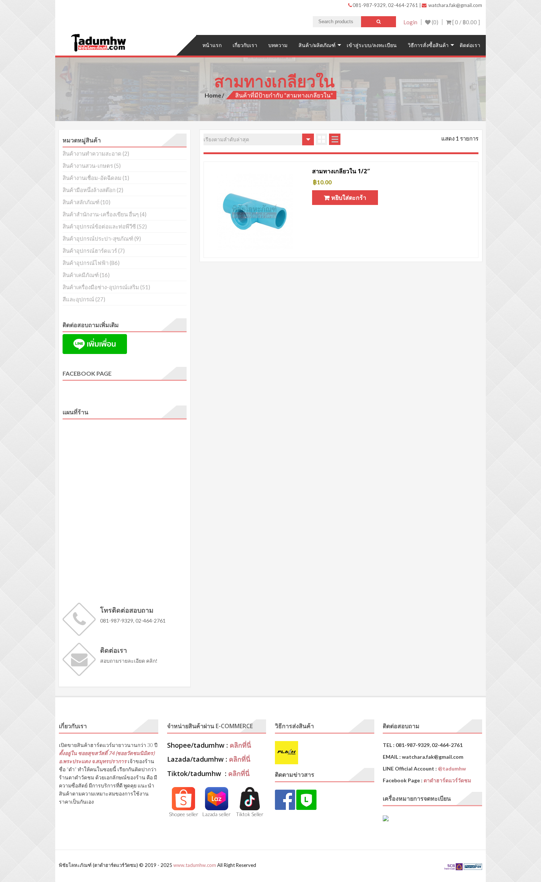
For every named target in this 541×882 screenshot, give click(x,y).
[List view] (334, 139)
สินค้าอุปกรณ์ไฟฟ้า (86, 262)
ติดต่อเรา (470, 45)
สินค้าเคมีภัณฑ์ (81, 275)
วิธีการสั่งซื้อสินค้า (428, 45)
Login (410, 22)
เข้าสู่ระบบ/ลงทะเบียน (372, 45)
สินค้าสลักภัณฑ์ (81, 202)
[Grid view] (321, 139)
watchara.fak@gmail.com (454, 5)
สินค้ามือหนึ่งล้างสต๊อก (89, 190)
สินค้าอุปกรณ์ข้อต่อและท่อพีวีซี (99, 226)
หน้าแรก (212, 45)
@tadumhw (452, 768)
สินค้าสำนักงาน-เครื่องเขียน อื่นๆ (101, 214)
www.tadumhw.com (194, 865)
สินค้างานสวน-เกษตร (88, 165)
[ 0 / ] (465, 22)
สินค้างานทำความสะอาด (92, 153)
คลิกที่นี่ (240, 745)
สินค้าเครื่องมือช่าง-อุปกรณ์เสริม (101, 287)
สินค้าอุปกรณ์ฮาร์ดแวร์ (90, 250)
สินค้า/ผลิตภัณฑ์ (317, 45)
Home (213, 95)
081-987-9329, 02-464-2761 (386, 5)
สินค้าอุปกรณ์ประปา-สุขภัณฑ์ (98, 238)
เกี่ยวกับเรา (245, 45)
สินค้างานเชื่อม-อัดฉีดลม (92, 177)
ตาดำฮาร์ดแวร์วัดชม (447, 780)
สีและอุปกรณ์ (78, 299)
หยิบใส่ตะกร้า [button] (348, 197)
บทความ (277, 45)
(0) (434, 22)
